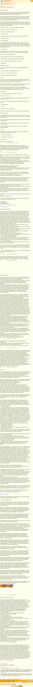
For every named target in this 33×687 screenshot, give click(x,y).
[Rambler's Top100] (12, 686)
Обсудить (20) (8, 642)
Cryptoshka (15, 152)
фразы (13, 4)
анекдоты (5, 4)
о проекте (9, 683)
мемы (10, 4)
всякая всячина (14, 679)
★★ (18, 338)
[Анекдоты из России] (2, 1)
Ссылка (8, 492)
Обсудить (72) (8, 338)
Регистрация (7, 1)
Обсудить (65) (8, 152)
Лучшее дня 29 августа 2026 (7, 0)
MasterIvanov (15, 338)
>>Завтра (6, 663)
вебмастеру (11, 683)
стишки (15, 4)
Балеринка (15, 642)
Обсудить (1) (8, 660)
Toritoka (18, 142)
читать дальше (18, 675)
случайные (18, 679)
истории (8, 4)
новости (15, 683)
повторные (4, 679)
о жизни (1, 252)
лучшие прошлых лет (9, 679)
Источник (15, 142)
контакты (6, 683)
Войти (5, 1)
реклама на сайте (2, 683)
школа (3, 252)
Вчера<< (1, 663)
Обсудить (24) (8, 142)
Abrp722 (16, 492)
